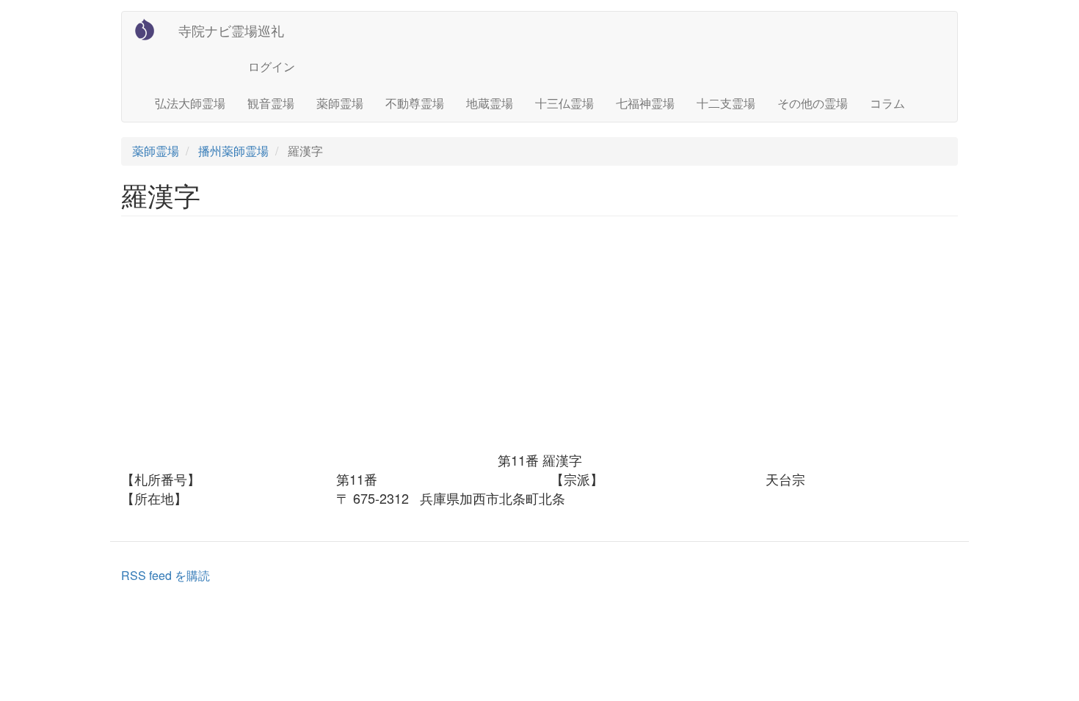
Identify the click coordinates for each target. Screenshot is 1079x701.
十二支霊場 (726, 103)
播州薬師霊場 (233, 150)
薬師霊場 (339, 103)
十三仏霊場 (564, 103)
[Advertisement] (539, 341)
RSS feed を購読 (165, 575)
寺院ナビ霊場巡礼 (231, 30)
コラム (887, 103)
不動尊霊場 (414, 103)
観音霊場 (270, 103)
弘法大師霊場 (190, 103)
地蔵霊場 (489, 103)
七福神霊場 (645, 103)
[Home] (150, 29)
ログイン (271, 66)
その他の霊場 (812, 103)
